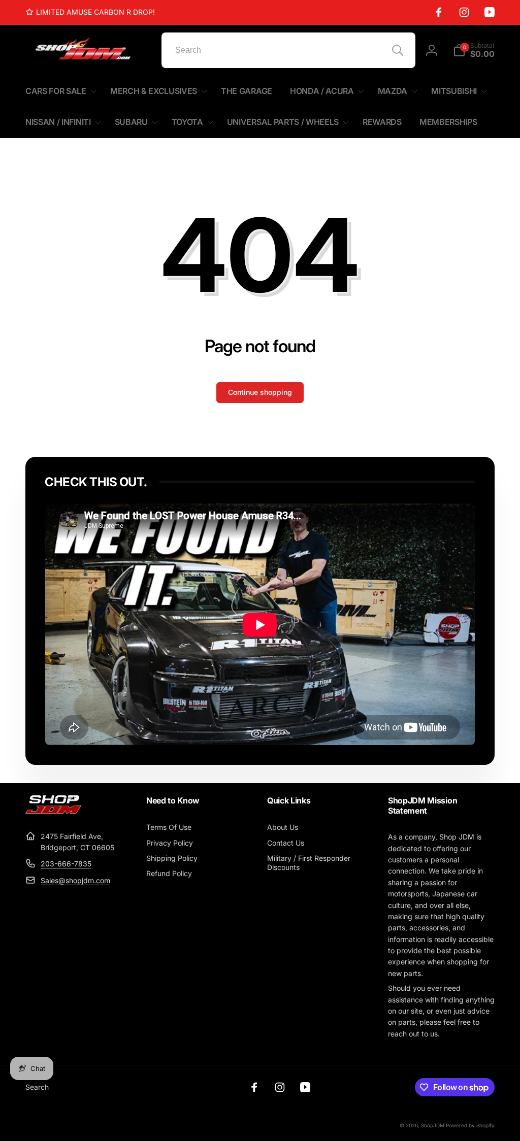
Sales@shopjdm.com (75, 880)
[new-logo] (53, 811)
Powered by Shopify (470, 1125)
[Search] (397, 50)
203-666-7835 (66, 863)
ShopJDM (432, 1125)
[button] (474, 50)
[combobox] (288, 50)
